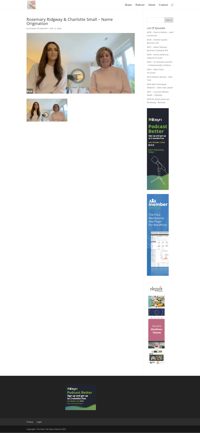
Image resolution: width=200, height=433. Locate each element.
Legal (39, 422)
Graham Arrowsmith (38, 28)
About (151, 5)
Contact (163, 5)
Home (128, 5)
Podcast (140, 5)
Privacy (30, 422)
